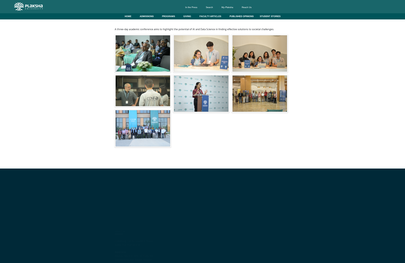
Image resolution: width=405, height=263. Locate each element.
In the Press (191, 7)
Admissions (147, 16)
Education (214, 207)
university (198, 238)
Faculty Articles (210, 16)
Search (209, 7)
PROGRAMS (168, 16)
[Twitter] (129, 226)
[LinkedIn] (116, 226)
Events (196, 200)
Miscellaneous (215, 200)
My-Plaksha (227, 7)
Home (128, 16)
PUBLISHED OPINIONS (242, 16)
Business (197, 192)
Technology (198, 222)
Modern (197, 207)
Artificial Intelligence (202, 230)
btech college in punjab (204, 215)
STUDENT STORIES (270, 16)
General (214, 192)
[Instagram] (123, 226)
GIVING (187, 16)
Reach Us (247, 7)
